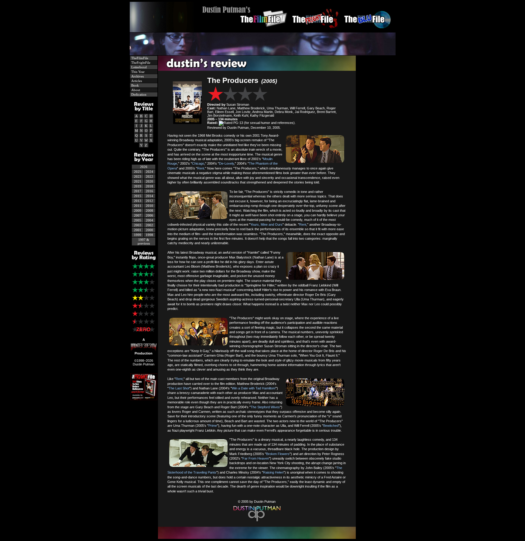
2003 (137, 225)
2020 (149, 181)
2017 (137, 191)
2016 (149, 191)
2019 (137, 186)
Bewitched (330, 425)
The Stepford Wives (265, 407)
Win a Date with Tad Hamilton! (254, 388)
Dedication (138, 94)
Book (134, 85)
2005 (137, 220)
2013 (137, 201)
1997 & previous (144, 241)
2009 (137, 210)
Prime (212, 425)
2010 (149, 205)
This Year (137, 72)
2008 (149, 210)
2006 (149, 215)
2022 (149, 176)
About (135, 90)
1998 (149, 235)
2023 (137, 176)
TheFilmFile (139, 58)
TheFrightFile (140, 62)
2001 (137, 230)
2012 (149, 201)
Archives (137, 76)
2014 (149, 196)
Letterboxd (138, 67)
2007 (137, 215)
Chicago (198, 163)
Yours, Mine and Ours (266, 224)
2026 (143, 167)
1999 (137, 235)
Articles (136, 81)
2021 (137, 181)
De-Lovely (226, 163)
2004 (149, 220)
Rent (200, 168)
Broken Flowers (278, 454)
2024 (149, 171)
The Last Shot (179, 388)
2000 (149, 230)
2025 (137, 171)
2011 (137, 205)
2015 (137, 196)
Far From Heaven (255, 458)
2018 (149, 186)
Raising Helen (273, 472)
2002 (149, 225)
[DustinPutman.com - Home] (263, 30)
